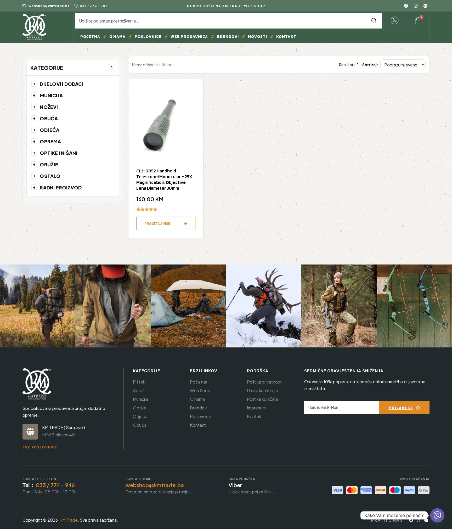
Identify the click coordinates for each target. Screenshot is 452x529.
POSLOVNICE (148, 36)
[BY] (426, 520)
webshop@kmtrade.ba (155, 485)
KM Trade (68, 520)
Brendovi (228, 36)
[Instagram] (415, 6)
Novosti (257, 36)
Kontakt (286, 36)
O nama (117, 36)
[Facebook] (406, 6)
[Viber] (437, 515)
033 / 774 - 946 (55, 485)
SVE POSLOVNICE (39, 447)
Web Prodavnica (189, 36)
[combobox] (220, 21)
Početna (90, 36)
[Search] (374, 21)
